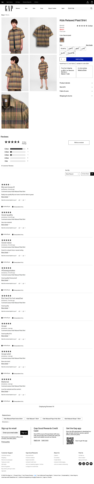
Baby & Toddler (52, 8)
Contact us (81, 455)
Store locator (82, 457)
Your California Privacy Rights (44, 475)
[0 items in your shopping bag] (92, 2)
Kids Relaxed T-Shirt (33, 418)
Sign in (63, 74)
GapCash (3, 471)
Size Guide (89, 45)
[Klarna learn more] (76, 64)
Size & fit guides (5, 466)
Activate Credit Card (31, 462)
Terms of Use (57, 475)
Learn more (44, 440)
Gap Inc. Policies (47, 477)
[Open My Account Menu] (88, 2)
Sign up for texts (83, 460)
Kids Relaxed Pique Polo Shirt (51, 418)
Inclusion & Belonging (59, 462)
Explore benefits (30, 460)
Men (26, 8)
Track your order (5, 462)
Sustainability (65, 475)
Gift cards (3, 464)
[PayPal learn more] (68, 64)
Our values (56, 457)
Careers (56, 455)
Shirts (7, 15)
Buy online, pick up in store (8, 468)
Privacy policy (5, 442)
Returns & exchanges (6, 460)
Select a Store (82, 70)
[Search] (91, 8)
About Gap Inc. (74, 475)
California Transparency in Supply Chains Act (30, 477)
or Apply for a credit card (32, 466)
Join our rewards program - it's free (34, 464)
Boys (41, 8)
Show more (5, 422)
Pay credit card (29, 455)
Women (18, 8)
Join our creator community (61, 464)
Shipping (3, 457)
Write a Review (79, 142)
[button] (29, 73)
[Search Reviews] (92, 174)
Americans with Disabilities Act (9, 477)
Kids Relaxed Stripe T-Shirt (73, 418)
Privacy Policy (17, 475)
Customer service (5, 455)
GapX (63, 8)
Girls (34, 8)
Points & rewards (30, 457)
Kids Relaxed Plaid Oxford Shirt (13, 418)
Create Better (57, 460)
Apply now (37, 440)
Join (68, 74)
